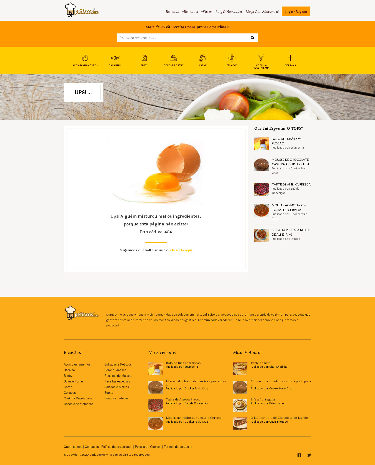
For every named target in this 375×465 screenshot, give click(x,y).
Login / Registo (296, 11)
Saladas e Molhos (116, 387)
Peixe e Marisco (115, 370)
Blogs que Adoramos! (262, 11)
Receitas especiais (117, 381)
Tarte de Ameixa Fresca (291, 184)
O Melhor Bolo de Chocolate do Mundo (279, 417)
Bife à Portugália (263, 399)
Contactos (92, 446)
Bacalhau (70, 370)
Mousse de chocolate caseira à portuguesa (290, 162)
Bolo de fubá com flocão (286, 141)
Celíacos (70, 392)
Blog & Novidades (229, 11)
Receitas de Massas (118, 375)
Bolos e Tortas (74, 381)
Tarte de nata (260, 363)
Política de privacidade (116, 446)
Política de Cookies (148, 446)
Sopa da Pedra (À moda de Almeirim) (291, 232)
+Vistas (206, 11)
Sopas (108, 392)
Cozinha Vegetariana (78, 398)
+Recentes (190, 11)
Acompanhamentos (77, 364)
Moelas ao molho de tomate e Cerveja (289, 207)
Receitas (172, 11)
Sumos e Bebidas (116, 398)
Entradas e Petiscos (118, 364)
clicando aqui (181, 250)
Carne (68, 387)
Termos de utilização (178, 446)
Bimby (68, 375)
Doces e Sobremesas (78, 404)
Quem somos (73, 446)
